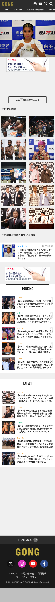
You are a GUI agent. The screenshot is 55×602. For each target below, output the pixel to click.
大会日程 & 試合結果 (35, 9)
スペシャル (18, 9)
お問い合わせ (27, 573)
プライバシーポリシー (27, 576)
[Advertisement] (27, 500)
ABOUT (13, 573)
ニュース (6, 9)
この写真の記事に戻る (27, 99)
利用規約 (41, 573)
